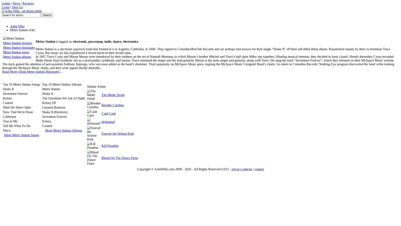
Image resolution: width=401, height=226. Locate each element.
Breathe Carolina (113, 105)
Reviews (28, 3)
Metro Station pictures (17, 43)
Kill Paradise (110, 146)
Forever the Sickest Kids (118, 133)
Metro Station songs (16, 52)
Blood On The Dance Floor (120, 158)
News (16, 3)
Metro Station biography (19, 47)
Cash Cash (109, 113)
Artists (6, 3)
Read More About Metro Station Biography (31, 71)
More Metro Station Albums (63, 130)
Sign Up (17, 7)
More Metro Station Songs (21, 135)
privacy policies (242, 169)
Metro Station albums (17, 57)
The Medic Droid (113, 95)
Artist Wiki (17, 26)
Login (6, 7)
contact (259, 169)
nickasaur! (108, 121)
